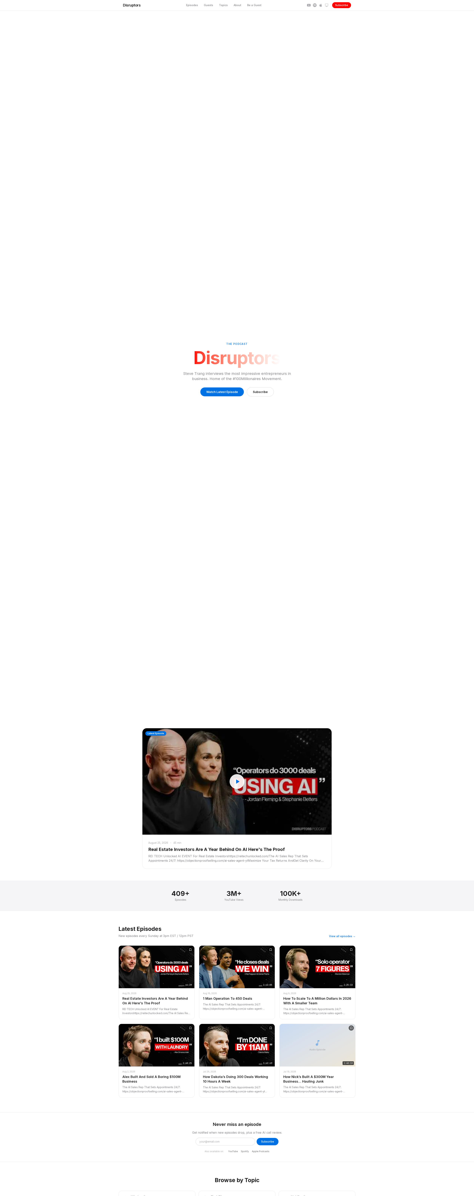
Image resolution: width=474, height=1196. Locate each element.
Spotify (245, 1151)
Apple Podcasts (260, 1151)
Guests (208, 5)
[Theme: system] (326, 5)
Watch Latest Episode (222, 392)
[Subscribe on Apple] (321, 5)
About (237, 5)
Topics (223, 5)
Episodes (192, 5)
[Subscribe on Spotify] (315, 5)
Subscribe (341, 5)
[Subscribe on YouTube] (309, 5)
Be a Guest (254, 5)
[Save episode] (190, 949)
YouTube (233, 1151)
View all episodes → (342, 936)
